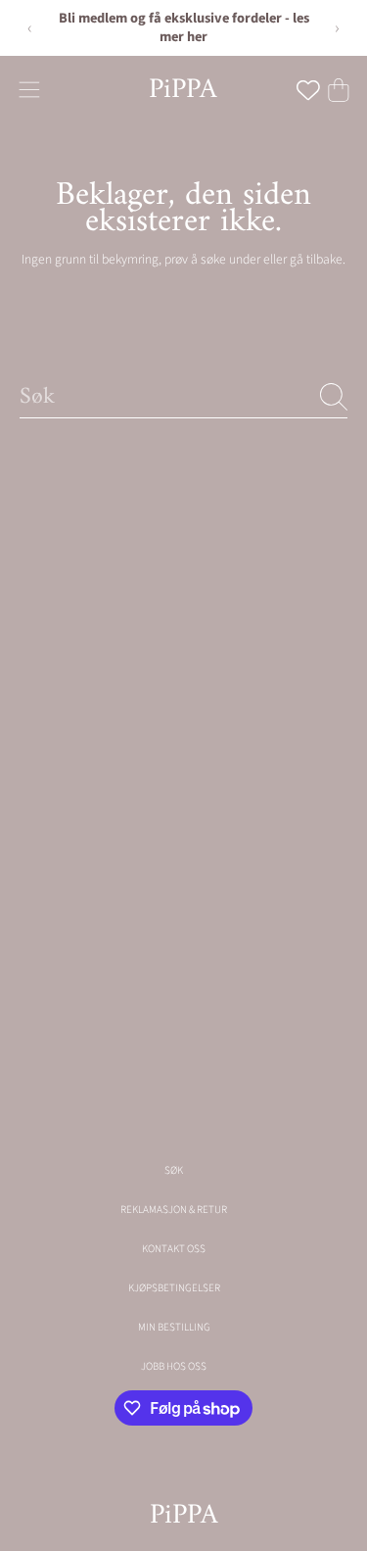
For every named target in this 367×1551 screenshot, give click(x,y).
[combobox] (183, 396)
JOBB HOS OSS (173, 1366)
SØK (173, 1170)
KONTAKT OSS (174, 1248)
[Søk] (333, 396)
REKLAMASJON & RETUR (173, 1209)
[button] (29, 90)
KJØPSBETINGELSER (174, 1288)
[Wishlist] (308, 90)
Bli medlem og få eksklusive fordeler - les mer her (184, 27)
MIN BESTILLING (174, 1327)
